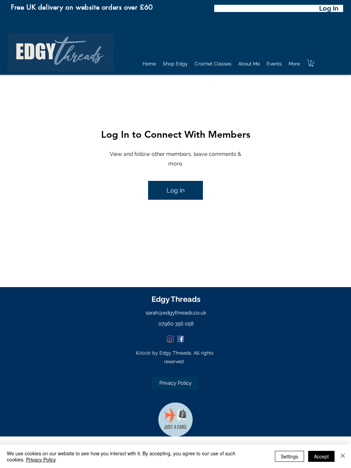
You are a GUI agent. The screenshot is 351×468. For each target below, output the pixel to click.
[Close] (343, 456)
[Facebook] (180, 338)
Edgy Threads (176, 299)
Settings (289, 456)
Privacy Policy (41, 459)
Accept (321, 456)
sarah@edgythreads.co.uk (176, 313)
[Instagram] (170, 338)
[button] (311, 63)
